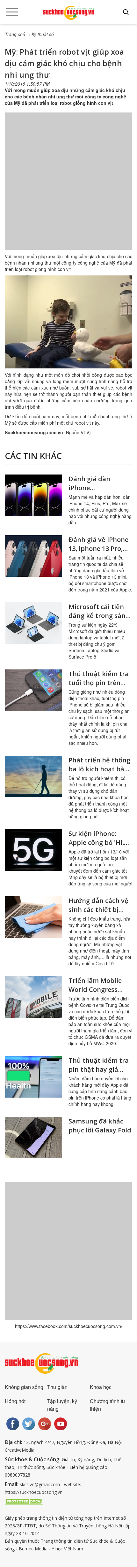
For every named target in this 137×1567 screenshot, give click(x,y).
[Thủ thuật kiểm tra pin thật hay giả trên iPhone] (33, 1077)
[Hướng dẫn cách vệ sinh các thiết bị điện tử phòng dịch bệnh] (33, 917)
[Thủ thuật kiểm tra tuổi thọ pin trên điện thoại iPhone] (33, 690)
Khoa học (101, 1387)
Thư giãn (57, 1387)
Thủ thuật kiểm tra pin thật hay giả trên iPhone (98, 1069)
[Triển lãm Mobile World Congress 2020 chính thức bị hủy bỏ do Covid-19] (33, 997)
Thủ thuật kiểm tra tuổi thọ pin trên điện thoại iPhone (98, 682)
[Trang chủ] (68, 13)
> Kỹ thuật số (41, 34)
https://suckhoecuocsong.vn (33, 1492)
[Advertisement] (68, 187)
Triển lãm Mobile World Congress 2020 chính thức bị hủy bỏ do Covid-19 (98, 994)
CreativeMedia (19, 1450)
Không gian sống (24, 1387)
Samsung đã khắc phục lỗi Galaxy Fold (99, 1125)
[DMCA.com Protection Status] (24, 1501)
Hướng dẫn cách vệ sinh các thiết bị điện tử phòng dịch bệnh (98, 914)
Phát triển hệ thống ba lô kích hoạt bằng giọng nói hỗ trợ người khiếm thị (100, 773)
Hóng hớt (15, 1401)
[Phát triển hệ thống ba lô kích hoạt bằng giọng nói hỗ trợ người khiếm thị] (33, 776)
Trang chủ (15, 34)
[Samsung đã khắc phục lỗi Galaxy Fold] (33, 1137)
